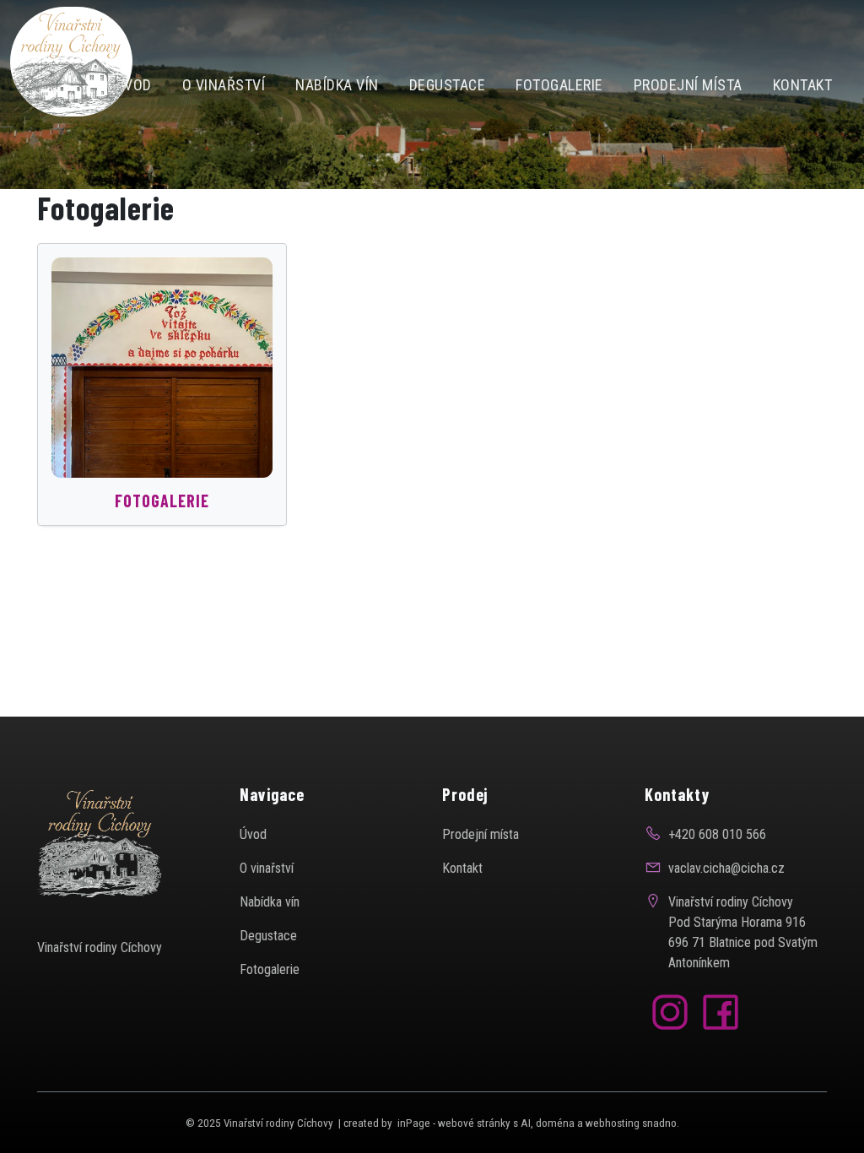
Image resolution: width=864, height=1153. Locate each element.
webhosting (613, 1123)
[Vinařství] (71, 60)
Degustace (268, 936)
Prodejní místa (480, 834)
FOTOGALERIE (162, 500)
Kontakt (462, 868)
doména (555, 1123)
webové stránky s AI (484, 1123)
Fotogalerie (270, 969)
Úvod (253, 834)
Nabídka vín (270, 902)
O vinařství (267, 868)
